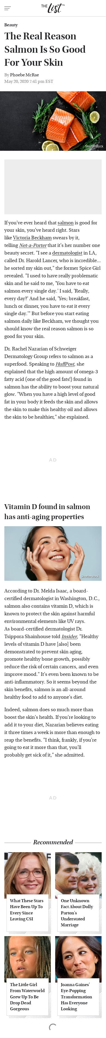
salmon (66, 223)
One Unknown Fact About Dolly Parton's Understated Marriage (77, 913)
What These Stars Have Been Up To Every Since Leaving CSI (26, 909)
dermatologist (67, 253)
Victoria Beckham (32, 238)
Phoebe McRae (24, 74)
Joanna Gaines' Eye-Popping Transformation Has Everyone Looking (76, 997)
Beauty (11, 25)
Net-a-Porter (32, 245)
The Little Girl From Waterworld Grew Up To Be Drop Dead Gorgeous (27, 997)
